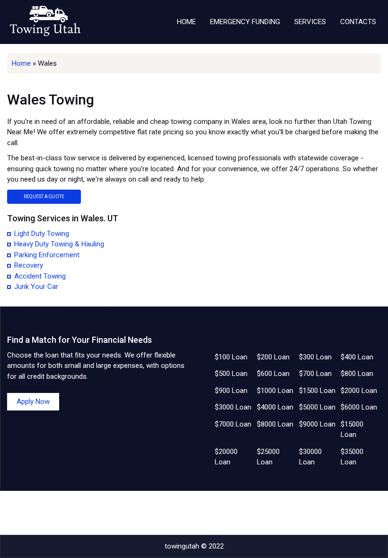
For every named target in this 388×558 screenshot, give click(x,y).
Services (310, 21)
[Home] (45, 22)
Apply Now (33, 401)
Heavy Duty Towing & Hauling (59, 244)
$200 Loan (273, 357)
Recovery (28, 265)
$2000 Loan (359, 390)
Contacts (358, 21)
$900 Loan (231, 390)
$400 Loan (357, 357)
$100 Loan (231, 357)
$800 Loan (357, 373)
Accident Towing (40, 276)
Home (186, 21)
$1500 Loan (317, 390)
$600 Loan (273, 373)
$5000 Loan (317, 407)
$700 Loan (315, 373)
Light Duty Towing (41, 233)
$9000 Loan (317, 424)
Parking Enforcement (46, 255)
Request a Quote (44, 196)
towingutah (182, 546)
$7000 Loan (233, 424)
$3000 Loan (233, 407)
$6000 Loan (359, 407)
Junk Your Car (36, 286)
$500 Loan (231, 373)
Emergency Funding (245, 21)
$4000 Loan (275, 407)
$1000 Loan (275, 390)
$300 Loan (315, 357)
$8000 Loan (275, 424)
